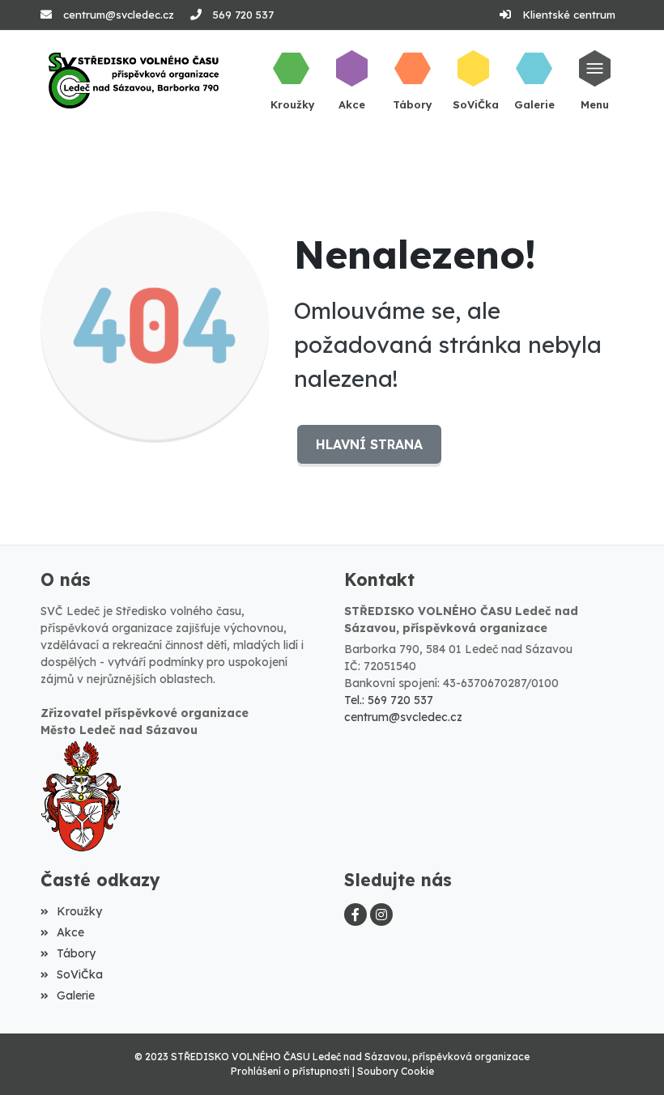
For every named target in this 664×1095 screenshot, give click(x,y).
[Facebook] (355, 914)
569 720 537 (243, 14)
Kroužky (79, 911)
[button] (594, 80)
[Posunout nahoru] (627, 1058)
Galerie (76, 995)
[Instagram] (381, 914)
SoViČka (80, 974)
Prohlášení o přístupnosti (290, 1071)
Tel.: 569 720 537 (388, 700)
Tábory (76, 953)
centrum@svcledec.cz (118, 14)
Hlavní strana (369, 444)
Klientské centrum (568, 14)
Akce (70, 932)
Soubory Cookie (395, 1071)
